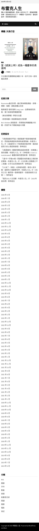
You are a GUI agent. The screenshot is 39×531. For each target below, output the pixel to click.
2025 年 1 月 (5, 258)
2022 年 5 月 (5, 343)
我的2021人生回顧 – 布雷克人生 (15, 179)
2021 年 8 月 (5, 374)
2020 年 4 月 (5, 431)
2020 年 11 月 (6, 406)
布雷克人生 (11, 8)
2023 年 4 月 (5, 307)
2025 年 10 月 (6, 230)
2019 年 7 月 (5, 462)
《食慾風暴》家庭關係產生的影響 (14, 119)
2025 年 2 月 (5, 255)
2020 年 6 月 (5, 424)
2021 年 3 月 (5, 392)
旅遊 (3, 494)
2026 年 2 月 (5, 216)
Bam (5, 528)
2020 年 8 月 (5, 417)
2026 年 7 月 (5, 198)
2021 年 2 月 (5, 396)
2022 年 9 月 (5, 329)
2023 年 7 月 (5, 300)
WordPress (32, 526)
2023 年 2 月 (5, 315)
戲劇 (3, 483)
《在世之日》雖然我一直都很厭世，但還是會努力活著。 (19, 172)
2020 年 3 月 (5, 434)
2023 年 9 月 (5, 293)
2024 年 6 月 (5, 265)
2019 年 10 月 (6, 452)
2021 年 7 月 (5, 378)
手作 (3, 487)
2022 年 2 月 (5, 353)
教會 (3, 490)
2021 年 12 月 (6, 360)
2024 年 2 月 (5, 276)
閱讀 (3, 501)
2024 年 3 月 (5, 272)
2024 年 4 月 (5, 269)
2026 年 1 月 (5, 219)
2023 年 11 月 (6, 286)
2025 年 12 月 (6, 223)
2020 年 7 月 (5, 420)
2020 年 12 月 (6, 403)
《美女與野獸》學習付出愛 (11, 115)
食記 (3, 511)
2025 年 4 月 (5, 248)
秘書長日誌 (5, 497)
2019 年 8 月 (5, 459)
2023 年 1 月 (5, 318)
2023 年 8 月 (5, 297)
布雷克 (8, 72)
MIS (2, 480)
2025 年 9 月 (5, 234)
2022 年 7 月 (5, 336)
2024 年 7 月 (5, 262)
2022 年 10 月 (6, 325)
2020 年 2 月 (5, 438)
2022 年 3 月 (5, 350)
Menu (6, 24)
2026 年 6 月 (5, 202)
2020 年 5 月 (5, 427)
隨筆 (3, 504)
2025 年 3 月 (5, 251)
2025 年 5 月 (5, 244)
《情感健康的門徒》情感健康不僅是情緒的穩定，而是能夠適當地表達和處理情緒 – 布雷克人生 (19, 141)
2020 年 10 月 (6, 410)
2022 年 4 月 (5, 346)
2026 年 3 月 (5, 212)
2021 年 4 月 (5, 388)
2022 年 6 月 (5, 339)
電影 (2, 62)
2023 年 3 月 (5, 311)
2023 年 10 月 (6, 290)
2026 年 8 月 (5, 195)
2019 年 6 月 (5, 466)
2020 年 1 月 (5, 441)
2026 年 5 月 (5, 205)
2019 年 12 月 (6, 445)
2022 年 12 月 (6, 322)
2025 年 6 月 (5, 241)
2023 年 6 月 (5, 304)
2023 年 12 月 (6, 283)
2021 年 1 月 (5, 399)
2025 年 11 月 (6, 226)
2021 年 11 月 (6, 364)
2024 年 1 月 (5, 279)
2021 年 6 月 (5, 381)
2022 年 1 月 (5, 357)
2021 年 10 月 (6, 367)
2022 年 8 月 (5, 332)
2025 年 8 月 (5, 237)
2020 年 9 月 (5, 413)
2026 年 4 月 (5, 209)
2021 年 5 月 (5, 385)
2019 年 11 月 (6, 448)
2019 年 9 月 (5, 455)
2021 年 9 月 (5, 371)
